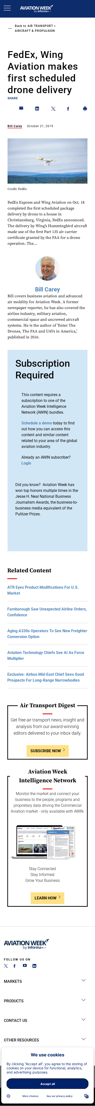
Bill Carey (15, 126)
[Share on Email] (21, 109)
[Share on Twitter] (53, 109)
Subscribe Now (45, 751)
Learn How (46, 898)
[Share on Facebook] (69, 109)
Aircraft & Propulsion (35, 31)
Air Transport (40, 26)
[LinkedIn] (34, 966)
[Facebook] (15, 966)
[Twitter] (6, 966)
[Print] (85, 109)
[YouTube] (25, 966)
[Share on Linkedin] (37, 109)
